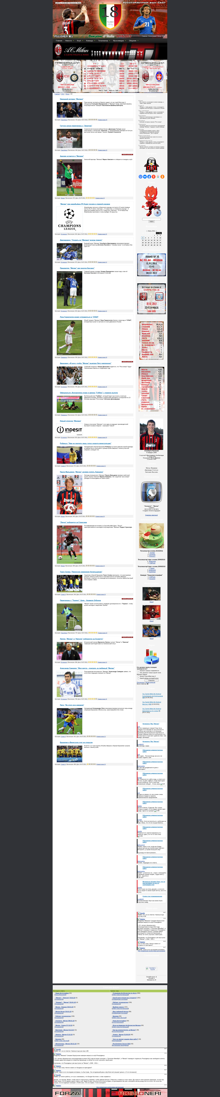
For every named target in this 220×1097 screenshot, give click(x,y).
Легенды (141, 129)
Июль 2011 (151, 231)
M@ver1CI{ (141, 845)
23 (157, 242)
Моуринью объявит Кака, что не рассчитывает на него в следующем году (154, 883)
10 (160, 238)
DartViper (152, 572)
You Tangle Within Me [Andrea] (151, 694)
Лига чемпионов (143, 110)
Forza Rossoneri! (60, 994)
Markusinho (141, 766)
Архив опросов (150, 682)
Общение (132, 41)
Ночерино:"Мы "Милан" (151, 724)
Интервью (141, 120)
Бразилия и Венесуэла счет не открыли (76, 742)
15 (154, 240)
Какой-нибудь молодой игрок (149, 678)
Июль (67, 94)
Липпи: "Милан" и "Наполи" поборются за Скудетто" (81, 639)
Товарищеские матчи (145, 140)
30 (157, 245)
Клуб (79, 41)
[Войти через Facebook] (149, 177)
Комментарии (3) (102, 386)
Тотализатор (103, 41)
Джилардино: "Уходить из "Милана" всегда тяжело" (81, 240)
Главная (144, 36)
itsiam (152, 568)
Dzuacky (152, 554)
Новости (68, 41)
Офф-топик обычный (62, 1040)
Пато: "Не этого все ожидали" (72, 705)
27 (148, 245)
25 (142, 245)
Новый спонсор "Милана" (70, 421)
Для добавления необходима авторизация (151, 951)
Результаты (140, 682)
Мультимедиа (118, 41)
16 (157, 240)
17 (160, 240)
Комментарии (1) (102, 262)
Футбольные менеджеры (120, 1045)
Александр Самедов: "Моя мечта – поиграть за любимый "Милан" (87, 668)
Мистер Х (145, 704)
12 (145, 240)
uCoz (114, 1093)
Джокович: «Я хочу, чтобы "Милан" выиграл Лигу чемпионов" (85, 363)
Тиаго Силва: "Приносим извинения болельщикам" (81, 572)
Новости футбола (144, 135)
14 (151, 240)
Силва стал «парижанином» (152, 896)
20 (148, 242)
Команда (89, 41)
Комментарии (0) (102, 234)
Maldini (140, 806)
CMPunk (152, 563)
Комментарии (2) (102, 150)
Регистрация (152, 36)
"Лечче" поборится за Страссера (73, 522)
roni (139, 726)
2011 (62, 94)
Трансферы (64, 119)
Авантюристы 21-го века (150, 711)
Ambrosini (152, 561)
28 (151, 245)
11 (142, 240)
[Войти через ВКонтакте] (145, 177)
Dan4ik (140, 777)
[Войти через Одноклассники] (162, 177)
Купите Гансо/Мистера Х (148, 676)
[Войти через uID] (140, 177)
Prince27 (152, 556)
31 (160, 245)
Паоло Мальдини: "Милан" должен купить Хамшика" (81, 472)
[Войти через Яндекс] (153, 177)
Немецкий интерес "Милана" (71, 99)
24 (160, 242)
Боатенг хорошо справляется (149, 670)
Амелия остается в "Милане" (72, 156)
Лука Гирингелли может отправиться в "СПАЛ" (79, 317)
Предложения (116, 1040)
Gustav (152, 553)
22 (154, 242)
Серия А (63, 466)
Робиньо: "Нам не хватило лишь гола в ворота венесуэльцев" (85, 443)
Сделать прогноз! (151, 515)
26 (145, 245)
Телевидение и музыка (119, 999)
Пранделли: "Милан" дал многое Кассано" (77, 268)
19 (145, 242)
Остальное (64, 234)
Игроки (63, 198)
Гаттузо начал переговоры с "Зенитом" (76, 126)
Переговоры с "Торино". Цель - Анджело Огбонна (80, 600)
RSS (163, 36)
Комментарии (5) (102, 119)
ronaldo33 (141, 744)
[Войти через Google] (158, 177)
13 (148, 240)
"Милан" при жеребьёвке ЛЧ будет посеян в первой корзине (85, 204)
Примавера (64, 357)
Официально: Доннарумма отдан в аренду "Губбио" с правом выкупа (89, 393)
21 (151, 242)
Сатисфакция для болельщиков (152, 696)
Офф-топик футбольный (120, 994)
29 (154, 245)
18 (142, 242)
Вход (159, 36)
